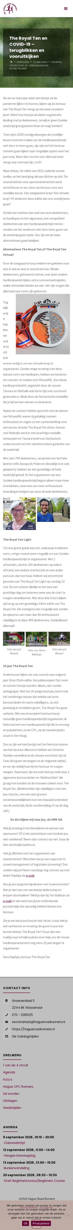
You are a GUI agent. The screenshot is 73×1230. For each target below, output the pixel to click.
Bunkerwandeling (16, 1168)
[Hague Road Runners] (10, 8)
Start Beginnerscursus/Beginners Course (34, 1181)
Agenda (9, 1072)
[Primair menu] (65, 8)
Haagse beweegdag (19, 1155)
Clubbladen (40, 61)
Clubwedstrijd (14, 1143)
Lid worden (11, 1094)
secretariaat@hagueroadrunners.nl (38, 1022)
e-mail (30, 875)
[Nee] (68, 1215)
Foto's (7, 1079)
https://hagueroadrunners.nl (33, 1029)
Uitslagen (10, 1101)
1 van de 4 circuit (15, 1065)
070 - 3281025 (22, 1015)
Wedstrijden (12, 1108)
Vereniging (23, 61)
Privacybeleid (41, 1223)
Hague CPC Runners (18, 1086)
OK (25, 1223)
